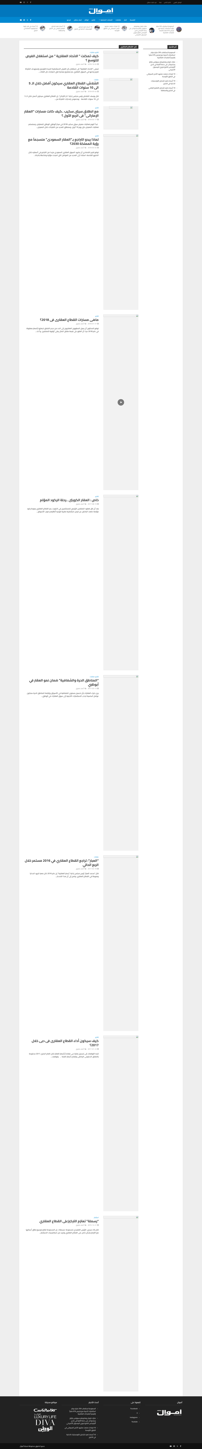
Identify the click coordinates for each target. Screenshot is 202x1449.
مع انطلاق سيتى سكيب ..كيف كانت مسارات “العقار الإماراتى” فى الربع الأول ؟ (61, 113)
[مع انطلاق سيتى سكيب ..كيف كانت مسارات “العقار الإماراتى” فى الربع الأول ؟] (121, 117)
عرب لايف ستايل (152, 2)
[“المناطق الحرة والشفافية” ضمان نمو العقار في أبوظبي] (120, 762)
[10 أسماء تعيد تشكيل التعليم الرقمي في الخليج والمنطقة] (70, 28)
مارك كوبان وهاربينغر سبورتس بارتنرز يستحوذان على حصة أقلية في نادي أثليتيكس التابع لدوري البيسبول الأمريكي (138, 30)
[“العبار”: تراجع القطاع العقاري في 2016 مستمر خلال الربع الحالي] (120, 943)
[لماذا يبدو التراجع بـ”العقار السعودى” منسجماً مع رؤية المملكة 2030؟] (120, 222)
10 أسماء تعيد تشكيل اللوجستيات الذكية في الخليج (83, 28)
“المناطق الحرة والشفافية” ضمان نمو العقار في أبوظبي (64, 682)
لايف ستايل (78, 19)
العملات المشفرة (106, 19)
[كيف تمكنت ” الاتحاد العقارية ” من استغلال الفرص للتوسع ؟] (120, 60)
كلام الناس (167, 2)
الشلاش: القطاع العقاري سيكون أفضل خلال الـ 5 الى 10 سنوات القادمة (64, 85)
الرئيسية (132, 19)
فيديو (69, 19)
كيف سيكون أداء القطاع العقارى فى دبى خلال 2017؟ (65, 1043)
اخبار (125, 19)
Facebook (134, 1408)
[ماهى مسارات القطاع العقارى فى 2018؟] (120, 402)
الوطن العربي (177, 2)
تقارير (93, 19)
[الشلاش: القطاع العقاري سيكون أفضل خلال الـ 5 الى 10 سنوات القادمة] (120, 89)
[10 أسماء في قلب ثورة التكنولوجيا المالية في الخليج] (42, 28)
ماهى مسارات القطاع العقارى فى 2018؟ (69, 320)
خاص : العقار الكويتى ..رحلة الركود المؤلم (69, 500)
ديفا (160, 2)
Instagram (134, 1417)
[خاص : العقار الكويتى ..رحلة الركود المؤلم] (120, 582)
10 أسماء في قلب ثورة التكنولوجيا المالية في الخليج (30, 28)
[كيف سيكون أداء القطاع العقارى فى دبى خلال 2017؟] (120, 1123)
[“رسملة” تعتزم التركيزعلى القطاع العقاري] (120, 1303)
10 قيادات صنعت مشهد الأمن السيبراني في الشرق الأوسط (111, 28)
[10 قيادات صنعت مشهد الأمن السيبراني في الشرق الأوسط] (124, 28)
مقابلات (118, 19)
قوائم (87, 19)
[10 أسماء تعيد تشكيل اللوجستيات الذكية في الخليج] (97, 28)
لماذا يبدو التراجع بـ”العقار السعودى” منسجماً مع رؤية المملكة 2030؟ (63, 141)
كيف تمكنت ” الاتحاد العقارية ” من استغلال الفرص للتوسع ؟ (62, 58)
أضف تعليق (80, 64)
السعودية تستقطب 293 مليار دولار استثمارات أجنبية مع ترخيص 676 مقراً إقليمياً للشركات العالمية (165, 29)
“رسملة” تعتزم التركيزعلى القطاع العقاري (69, 1221)
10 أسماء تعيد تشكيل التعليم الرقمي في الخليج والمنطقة (57, 28)
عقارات (92, 53)
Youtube (135, 1421)
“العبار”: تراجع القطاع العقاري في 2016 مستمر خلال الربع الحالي (62, 862)
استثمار (96, 1218)
